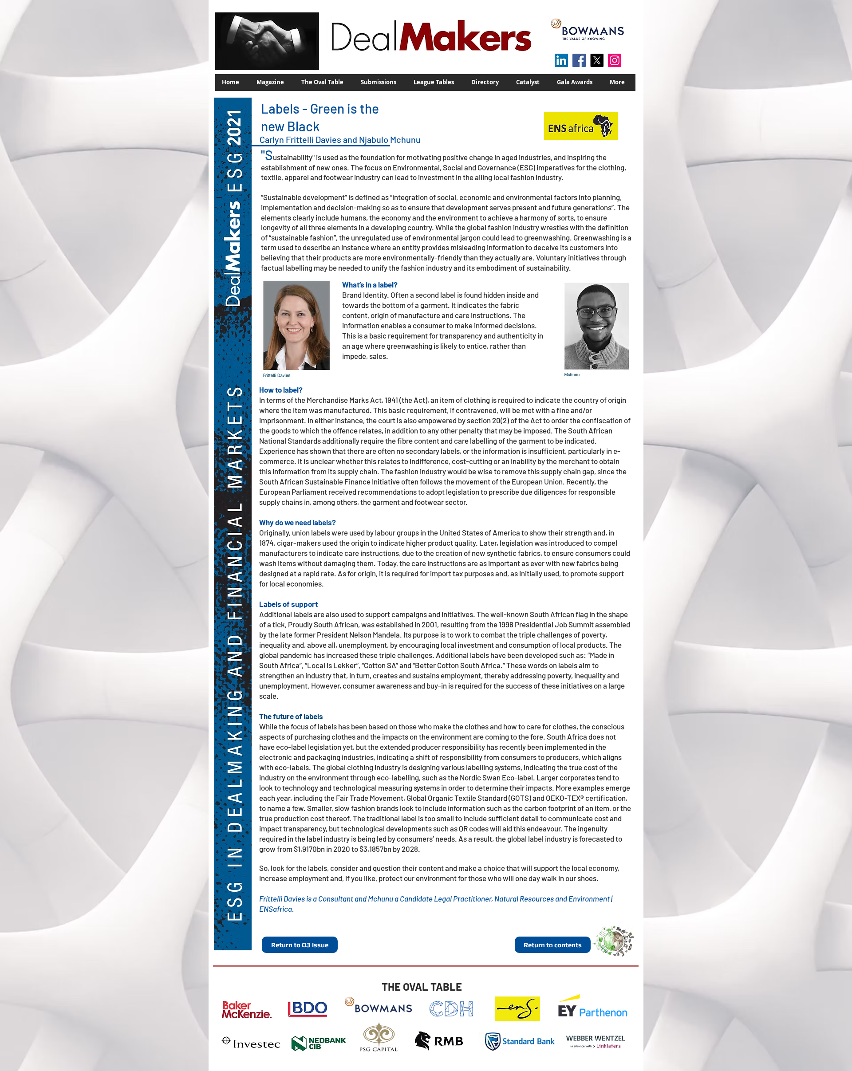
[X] (597, 60)
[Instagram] (614, 60)
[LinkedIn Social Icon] (561, 60)
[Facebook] (579, 60)
